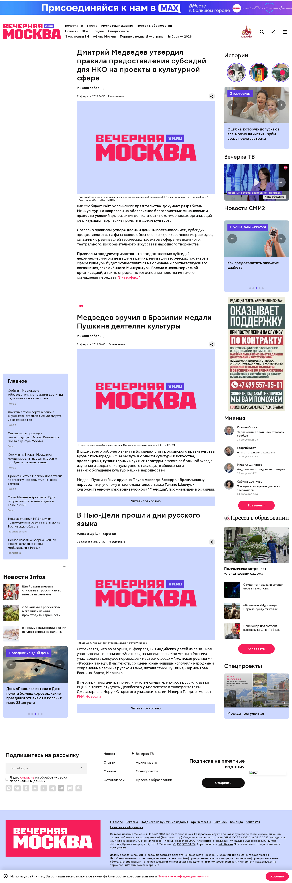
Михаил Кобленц (90, 88)
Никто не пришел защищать (256, 452)
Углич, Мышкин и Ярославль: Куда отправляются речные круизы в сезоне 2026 (31, 501)
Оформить (223, 783)
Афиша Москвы (104, 37)
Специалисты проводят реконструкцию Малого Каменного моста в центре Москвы (33, 437)
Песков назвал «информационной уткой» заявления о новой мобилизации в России (32, 544)
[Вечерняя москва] (53, 838)
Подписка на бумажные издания (164, 822)
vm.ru (192, 840)
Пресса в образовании (154, 26)
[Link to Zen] (35, 788)
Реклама (132, 822)
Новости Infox (24, 577)
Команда (236, 822)
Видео (99, 31)
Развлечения (116, 96)
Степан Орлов (247, 427)
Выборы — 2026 (179, 37)
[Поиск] (262, 32)
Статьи (109, 762)
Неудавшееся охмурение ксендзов (261, 469)
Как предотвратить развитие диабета (256, 238)
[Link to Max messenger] (9, 788)
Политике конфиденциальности (183, 876)
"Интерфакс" (128, 277)
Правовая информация (126, 827)
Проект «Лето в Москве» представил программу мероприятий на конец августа (35, 480)
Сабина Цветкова (249, 481)
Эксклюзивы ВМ (77, 37)
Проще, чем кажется (248, 227)
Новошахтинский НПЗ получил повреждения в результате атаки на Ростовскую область (34, 522)
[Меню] (285, 32)
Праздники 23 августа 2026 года (35, 664)
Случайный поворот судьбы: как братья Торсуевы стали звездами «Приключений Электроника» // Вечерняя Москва (236, 72)
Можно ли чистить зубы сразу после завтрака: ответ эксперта (256, 105)
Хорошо (277, 876)
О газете (116, 822)
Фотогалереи (114, 780)
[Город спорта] (246, 32)
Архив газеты (146, 762)
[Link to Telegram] (52, 788)
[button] (11, 664)
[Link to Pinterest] (78, 788)
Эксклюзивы (240, 93)
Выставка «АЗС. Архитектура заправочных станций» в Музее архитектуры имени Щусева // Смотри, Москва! (259, 72)
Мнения (234, 418)
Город (12, 403)
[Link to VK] (17, 788)
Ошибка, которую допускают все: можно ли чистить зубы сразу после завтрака (253, 134)
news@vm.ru (118, 847)
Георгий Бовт (246, 447)
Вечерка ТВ (74, 26)
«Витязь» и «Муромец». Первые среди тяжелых (260, 607)
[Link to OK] (26, 788)
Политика (14, 553)
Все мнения (256, 505)
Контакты (253, 822)
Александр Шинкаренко (96, 534)
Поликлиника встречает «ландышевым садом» (245, 571)
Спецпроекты (118, 31)
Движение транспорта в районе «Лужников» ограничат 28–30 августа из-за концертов (35, 416)
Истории (236, 55)
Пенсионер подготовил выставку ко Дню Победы (261, 628)
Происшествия (17, 531)
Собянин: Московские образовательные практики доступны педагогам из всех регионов (35, 394)
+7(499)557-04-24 (184, 844)
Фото (86, 31)
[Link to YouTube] (44, 788)
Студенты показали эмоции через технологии (263, 587)
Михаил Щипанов (249, 464)
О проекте (256, 649)
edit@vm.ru (226, 844)
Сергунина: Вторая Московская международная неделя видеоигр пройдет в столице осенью (32, 458)
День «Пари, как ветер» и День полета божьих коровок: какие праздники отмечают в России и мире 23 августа (34, 695)
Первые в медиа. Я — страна (141, 37)
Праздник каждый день (29, 653)
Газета (92, 26)
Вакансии (220, 822)
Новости (71, 31)
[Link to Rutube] (70, 788)
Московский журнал (117, 26)
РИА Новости (89, 696)
